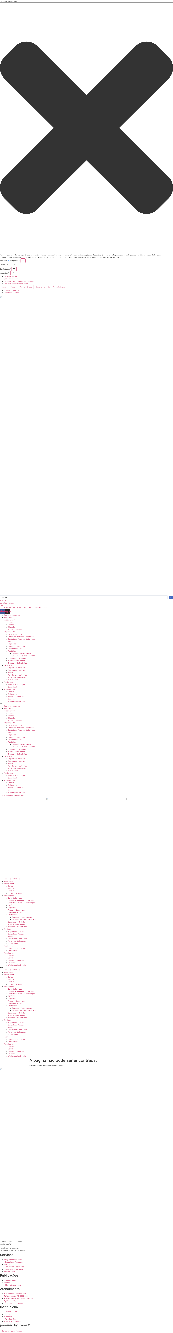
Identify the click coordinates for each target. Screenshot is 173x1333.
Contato (11, 692)
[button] (86, 128)
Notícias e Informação (16, 685)
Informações (8, 632)
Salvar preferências (43, 287)
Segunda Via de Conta (16, 668)
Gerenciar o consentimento (12, 1331)
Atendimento (9, 689)
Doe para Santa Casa (12, 615)
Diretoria (11, 627)
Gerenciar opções (10, 276)
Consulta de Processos (16, 670)
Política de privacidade (12, 293)
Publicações (8, 682)
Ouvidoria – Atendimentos (22, 653)
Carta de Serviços (15, 634)
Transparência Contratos (17, 663)
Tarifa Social (8, 617)
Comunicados (13, 687)
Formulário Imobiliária (16, 696)
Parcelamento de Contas (17, 675)
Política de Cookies (11, 290)
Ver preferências (26, 287)
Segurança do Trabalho (17, 658)
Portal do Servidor (15, 629)
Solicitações (12, 694)
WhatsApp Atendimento (17, 701)
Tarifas (10, 673)
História (11, 625)
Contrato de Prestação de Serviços (21, 639)
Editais (10, 622)
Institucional (8, 620)
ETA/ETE (11, 641)
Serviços (7, 665)
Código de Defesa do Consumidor (21, 637)
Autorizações (13, 680)
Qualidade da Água (15, 649)
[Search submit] (171, 597)
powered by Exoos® (15, 1325)
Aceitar (4, 287)
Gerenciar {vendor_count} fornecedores (19, 281)
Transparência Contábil (17, 661)
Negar (13, 287)
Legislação (12, 644)
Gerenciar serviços (11, 279)
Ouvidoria (11, 699)
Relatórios (12, 651)
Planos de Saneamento (16, 646)
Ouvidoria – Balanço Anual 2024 (24, 656)
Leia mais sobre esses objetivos (16, 284)
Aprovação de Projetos (17, 677)
